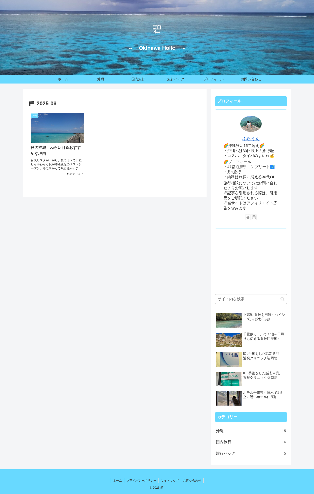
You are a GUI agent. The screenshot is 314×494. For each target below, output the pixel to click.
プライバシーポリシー (141, 480)
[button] (282, 299)
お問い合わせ (192, 480)
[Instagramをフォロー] (254, 217)
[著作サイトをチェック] (248, 217)
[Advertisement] (251, 260)
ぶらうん (251, 138)
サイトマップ (170, 480)
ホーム (117, 480)
